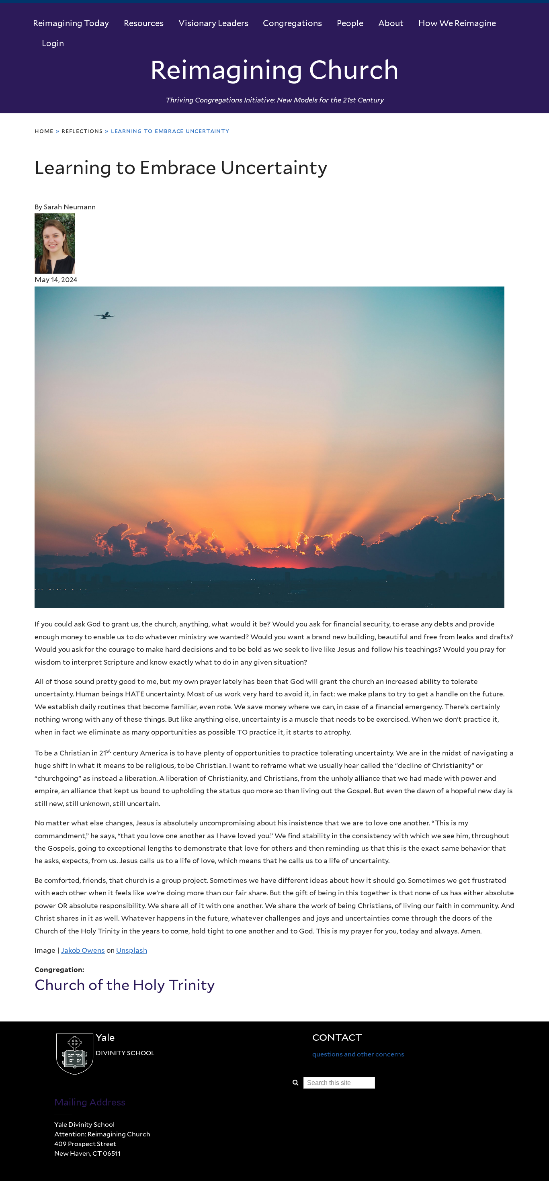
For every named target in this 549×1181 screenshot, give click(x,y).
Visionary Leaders (213, 23)
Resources (144, 23)
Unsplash (131, 950)
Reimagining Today (71, 23)
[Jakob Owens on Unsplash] (269, 601)
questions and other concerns (358, 1054)
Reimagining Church (274, 69)
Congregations (292, 23)
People (350, 23)
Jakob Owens (83, 950)
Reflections (82, 131)
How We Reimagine (457, 23)
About (391, 23)
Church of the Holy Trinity (125, 985)
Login (53, 43)
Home (44, 131)
